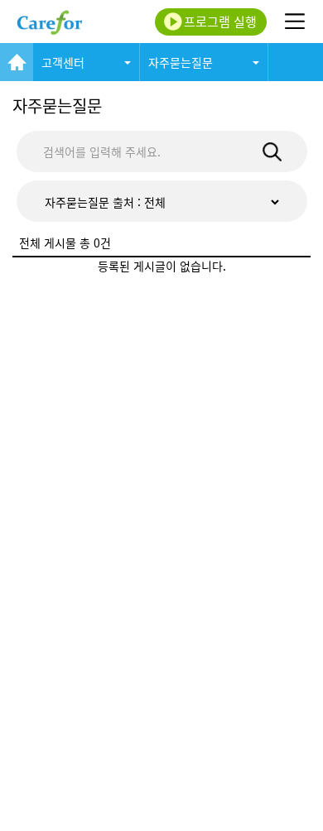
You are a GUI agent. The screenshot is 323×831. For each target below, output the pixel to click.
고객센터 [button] (62, 62)
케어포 (50, 21)
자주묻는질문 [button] (180, 62)
